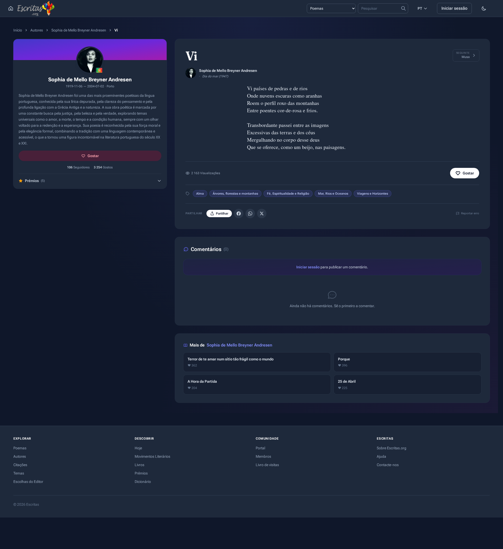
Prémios (141, 473)
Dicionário (143, 481)
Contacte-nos (388, 465)
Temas (18, 473)
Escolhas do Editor (28, 481)
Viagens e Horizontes (372, 193)
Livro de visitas (267, 465)
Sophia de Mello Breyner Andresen (78, 30)
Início (17, 30)
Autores (36, 30)
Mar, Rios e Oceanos (333, 193)
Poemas (19, 448)
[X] (261, 213)
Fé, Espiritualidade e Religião (288, 193)
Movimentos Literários (152, 456)
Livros (139, 465)
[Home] (10, 8)
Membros (263, 456)
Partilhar (222, 213)
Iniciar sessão (454, 8)
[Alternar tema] (484, 8)
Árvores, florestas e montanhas (235, 193)
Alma (200, 193)
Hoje (138, 448)
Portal (260, 448)
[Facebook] (238, 213)
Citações (20, 465)
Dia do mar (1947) (215, 76)
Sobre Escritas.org (391, 448)
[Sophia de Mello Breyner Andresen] (190, 73)
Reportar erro (470, 213)
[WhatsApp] (250, 213)
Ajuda (381, 456)
